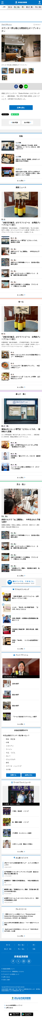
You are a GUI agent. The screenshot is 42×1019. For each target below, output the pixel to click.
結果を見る (28, 775)
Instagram (24, 961)
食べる (10, 7)
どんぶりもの (10, 759)
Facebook (13, 961)
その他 (8, 769)
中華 (7, 742)
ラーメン (9, 749)
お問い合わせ (6, 977)
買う (23, 7)
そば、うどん (10, 752)
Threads (29, 961)
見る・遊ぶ (17, 7)
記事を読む (21, 108)
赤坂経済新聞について (9, 969)
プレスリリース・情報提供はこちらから (13, 971)
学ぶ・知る (38, 7)
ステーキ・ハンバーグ (13, 766)
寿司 (7, 763)
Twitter (18, 961)
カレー (8, 756)
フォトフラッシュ (6, 24)
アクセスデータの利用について (11, 974)
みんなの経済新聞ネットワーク (21, 998)
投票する (13, 775)
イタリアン (10, 746)
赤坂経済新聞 (21, 2)
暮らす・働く (29, 7)
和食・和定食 (10, 739)
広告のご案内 (6, 979)
